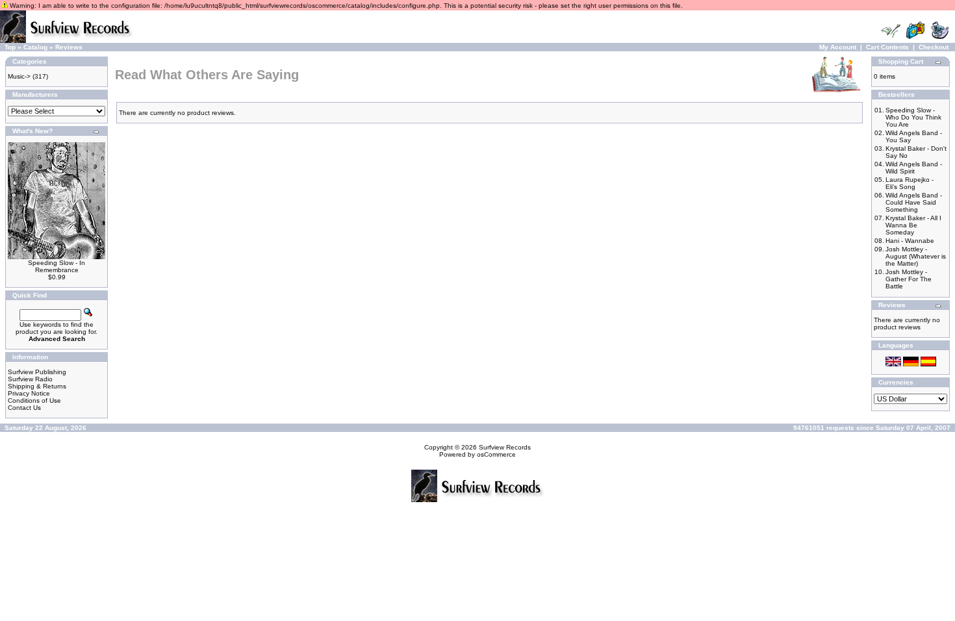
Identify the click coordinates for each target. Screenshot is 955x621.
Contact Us (24, 407)
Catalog (35, 47)
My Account (837, 47)
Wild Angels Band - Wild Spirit (913, 167)
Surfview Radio (30, 379)
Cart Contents (887, 47)
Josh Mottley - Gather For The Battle (908, 279)
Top (10, 47)
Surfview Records (505, 447)
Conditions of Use (34, 400)
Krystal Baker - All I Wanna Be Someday (913, 225)
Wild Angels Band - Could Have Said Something (913, 202)
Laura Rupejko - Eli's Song (909, 183)
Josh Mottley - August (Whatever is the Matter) (915, 256)
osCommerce (496, 454)
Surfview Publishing (37, 371)
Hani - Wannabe (909, 240)
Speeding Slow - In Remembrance (56, 266)
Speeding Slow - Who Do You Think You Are (913, 117)
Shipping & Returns (37, 386)
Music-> (19, 76)
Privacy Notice (29, 393)
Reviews (69, 47)
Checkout (934, 47)
